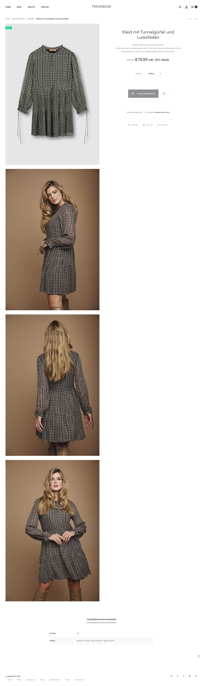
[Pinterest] (189, 676)
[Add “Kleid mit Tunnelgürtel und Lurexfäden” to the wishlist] (164, 94)
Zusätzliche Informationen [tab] (101, 619)
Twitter (149, 125)
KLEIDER (31, 19)
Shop (19, 7)
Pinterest (164, 125)
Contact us (79, 680)
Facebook (134, 125)
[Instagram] (178, 676)
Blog (42, 680)
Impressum (30, 680)
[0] (192, 7)
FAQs (10, 680)
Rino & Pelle (165, 112)
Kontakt (45, 7)
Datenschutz (55, 680)
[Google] (196, 676)
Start (8, 19)
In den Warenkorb (145, 93)
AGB (19, 680)
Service (31, 7)
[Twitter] (171, 676)
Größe (138, 74)
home (8, 7)
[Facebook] (183, 676)
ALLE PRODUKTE (19, 19)
